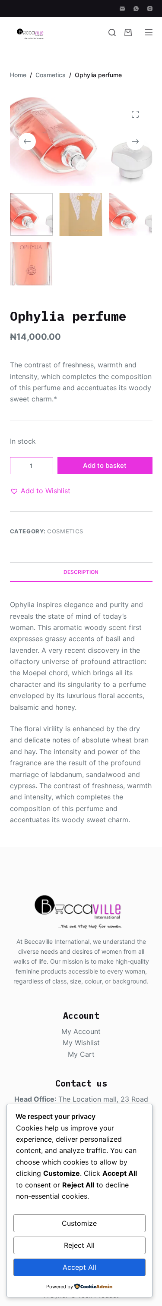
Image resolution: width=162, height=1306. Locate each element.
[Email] (122, 8)
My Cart (81, 1054)
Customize (79, 1223)
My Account (81, 1031)
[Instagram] (149, 8)
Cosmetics (65, 531)
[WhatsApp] (136, 8)
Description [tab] (81, 572)
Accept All (79, 1267)
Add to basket (105, 465)
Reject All (79, 1245)
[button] (40, 490)
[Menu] (148, 32)
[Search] (112, 32)
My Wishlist (81, 1042)
